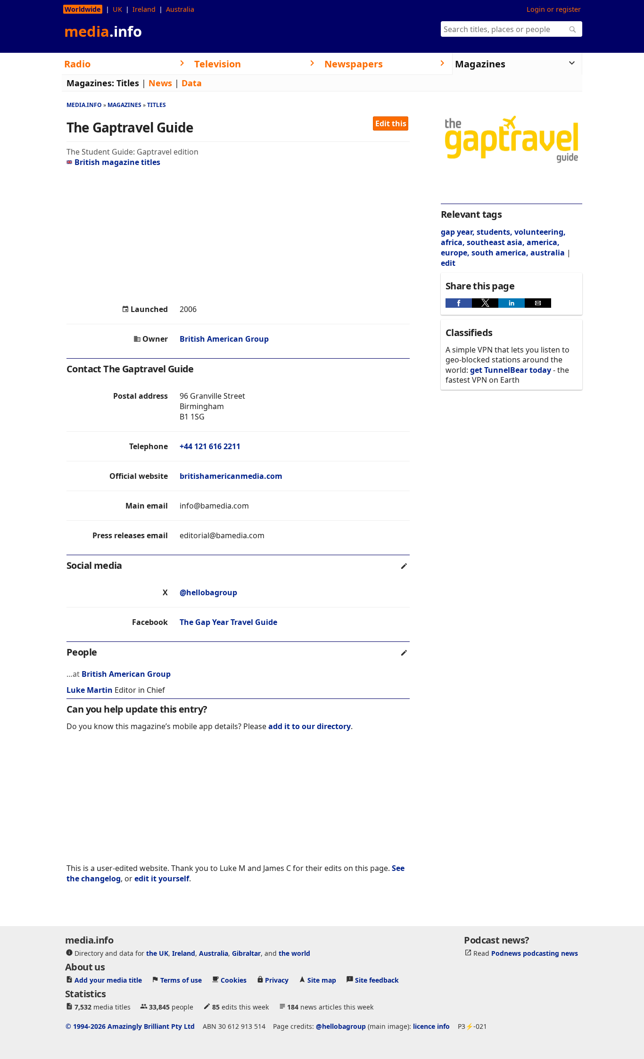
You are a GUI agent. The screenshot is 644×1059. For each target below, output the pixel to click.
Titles (127, 83)
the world (294, 953)
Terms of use (181, 980)
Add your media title (108, 980)
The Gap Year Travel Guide (228, 622)
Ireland (144, 9)
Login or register (554, 9)
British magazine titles (117, 162)
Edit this (390, 123)
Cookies (234, 980)
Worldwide (83, 9)
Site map (321, 980)
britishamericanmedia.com (231, 476)
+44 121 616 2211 (210, 446)
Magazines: (90, 83)
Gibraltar (246, 953)
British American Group (224, 339)
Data (192, 83)
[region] (238, 236)
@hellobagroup (208, 592)
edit (448, 263)
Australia (180, 9)
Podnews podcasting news (534, 953)
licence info (431, 1026)
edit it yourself (161, 878)
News (160, 83)
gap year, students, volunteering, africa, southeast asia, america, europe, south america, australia (503, 242)
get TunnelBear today (510, 370)
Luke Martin (89, 690)
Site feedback (377, 980)
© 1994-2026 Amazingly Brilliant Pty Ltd (130, 1026)
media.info (84, 105)
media (103, 31)
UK (117, 9)
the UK (157, 953)
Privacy (277, 980)
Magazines (124, 105)
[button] (459, 303)
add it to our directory (309, 726)
